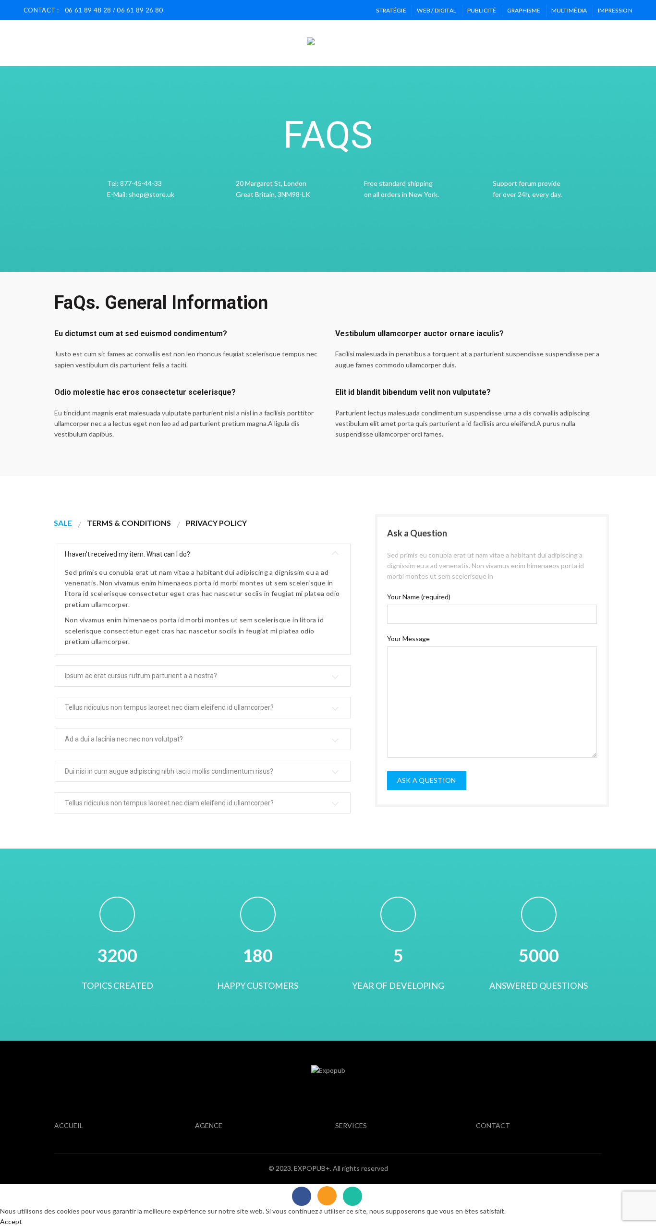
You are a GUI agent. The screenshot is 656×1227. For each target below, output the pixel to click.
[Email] (327, 1195)
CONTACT (240, 43)
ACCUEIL (109, 43)
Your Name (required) (418, 597)
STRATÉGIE (391, 10)
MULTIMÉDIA (569, 10)
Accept (11, 1221)
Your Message (408, 638)
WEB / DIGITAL (436, 10)
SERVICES (192, 43)
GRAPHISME (524, 10)
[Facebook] (301, 1196)
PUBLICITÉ (482, 10)
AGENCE (149, 43)
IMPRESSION (615, 10)
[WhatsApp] (352, 1196)
